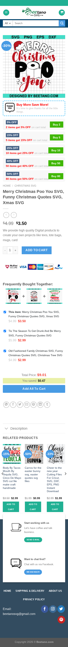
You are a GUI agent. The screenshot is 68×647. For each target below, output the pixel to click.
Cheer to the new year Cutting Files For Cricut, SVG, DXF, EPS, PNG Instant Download (54, 479)
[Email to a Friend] (27, 405)
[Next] (65, 481)
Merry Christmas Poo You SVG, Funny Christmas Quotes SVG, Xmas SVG (34, 314)
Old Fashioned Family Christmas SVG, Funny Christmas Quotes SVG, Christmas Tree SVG (35, 353)
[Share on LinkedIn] (40, 405)
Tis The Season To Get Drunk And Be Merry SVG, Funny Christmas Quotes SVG (34, 333)
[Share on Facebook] (13, 405)
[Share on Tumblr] (47, 405)
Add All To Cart (33, 388)
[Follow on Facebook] (45, 609)
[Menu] (6, 12)
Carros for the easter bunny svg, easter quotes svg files (33, 474)
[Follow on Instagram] (53, 609)
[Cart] (62, 12)
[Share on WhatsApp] (6, 405)
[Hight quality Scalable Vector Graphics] (34, 12)
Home (7, 185)
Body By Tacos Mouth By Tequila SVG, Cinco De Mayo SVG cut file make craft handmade (12, 477)
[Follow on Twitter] (61, 609)
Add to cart (37, 250)
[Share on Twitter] (20, 405)
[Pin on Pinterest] (33, 405)
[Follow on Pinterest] (61, 619)
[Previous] (3, 481)
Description (18, 428)
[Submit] (62, 23)
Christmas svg (25, 185)
